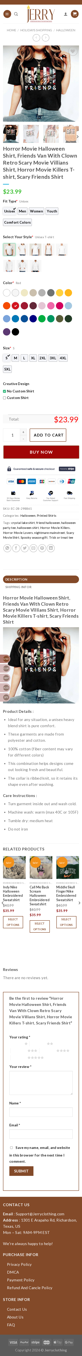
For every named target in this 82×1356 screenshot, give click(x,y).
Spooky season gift (34, 537)
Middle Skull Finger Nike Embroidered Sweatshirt (66, 893)
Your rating (19, 1037)
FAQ (11, 1324)
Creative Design (16, 384)
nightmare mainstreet (49, 532)
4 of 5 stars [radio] (48, 1050)
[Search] (16, 14)
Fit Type (10, 201)
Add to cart (49, 435)
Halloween (65, 30)
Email (14, 1125)
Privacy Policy (19, 1264)
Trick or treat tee (61, 537)
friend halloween (48, 522)
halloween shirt (28, 527)
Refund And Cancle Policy (29, 1287)
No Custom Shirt (20, 391)
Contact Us (17, 1309)
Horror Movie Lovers (18, 532)
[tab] (41, 579)
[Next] (72, 83)
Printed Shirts (46, 515)
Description (16, 579)
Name (15, 1103)
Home (11, 30)
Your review (20, 1067)
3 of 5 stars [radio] (19, 1050)
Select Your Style (18, 237)
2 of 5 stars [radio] (38, 1043)
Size (7, 348)
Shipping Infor (18, 587)
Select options (13, 922)
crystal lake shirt (23, 522)
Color (8, 283)
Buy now (41, 452)
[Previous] (9, 83)
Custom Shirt (18, 398)
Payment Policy (20, 1280)
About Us (15, 1317)
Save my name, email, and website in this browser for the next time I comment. (39, 1154)
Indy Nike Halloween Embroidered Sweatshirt (13, 893)
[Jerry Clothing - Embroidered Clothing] (41, 14)
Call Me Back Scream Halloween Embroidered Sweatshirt (40, 895)
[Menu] (7, 14)
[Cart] (75, 14)
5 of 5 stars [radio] (19, 1057)
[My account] (66, 14)
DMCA (13, 1272)
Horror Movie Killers (55, 527)
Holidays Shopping (36, 30)
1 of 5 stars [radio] (15, 1043)
